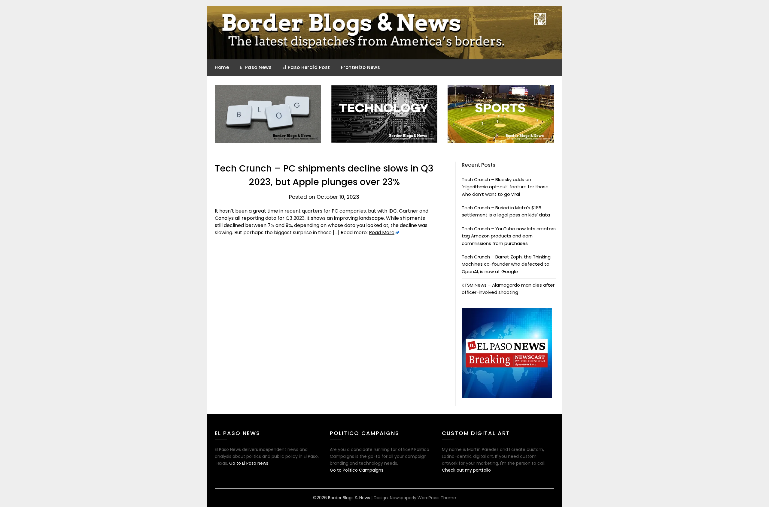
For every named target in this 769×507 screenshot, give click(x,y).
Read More (381, 232)
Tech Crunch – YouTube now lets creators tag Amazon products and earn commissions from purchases (509, 235)
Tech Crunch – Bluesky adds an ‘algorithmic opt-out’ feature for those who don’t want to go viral (505, 186)
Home (222, 67)
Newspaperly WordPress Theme (423, 498)
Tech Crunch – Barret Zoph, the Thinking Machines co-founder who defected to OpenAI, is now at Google (506, 264)
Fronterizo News (360, 67)
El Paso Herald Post (306, 67)
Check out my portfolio (466, 470)
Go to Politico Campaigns (356, 470)
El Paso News (256, 67)
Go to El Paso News (248, 463)
